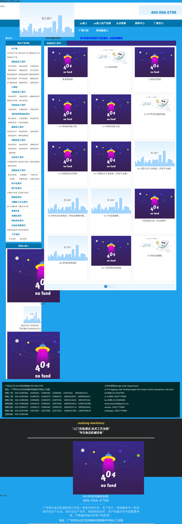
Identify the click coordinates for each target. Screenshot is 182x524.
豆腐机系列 (23, 109)
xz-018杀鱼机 (111, 67)
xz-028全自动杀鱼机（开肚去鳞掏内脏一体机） (70, 215)
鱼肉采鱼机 (12, 175)
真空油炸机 (12, 118)
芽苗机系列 (34, 109)
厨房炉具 (15, 211)
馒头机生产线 (23, 53)
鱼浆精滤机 (67, 79)
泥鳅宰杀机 (23, 179)
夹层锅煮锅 (23, 118)
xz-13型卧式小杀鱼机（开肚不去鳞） (111, 173)
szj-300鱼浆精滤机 (67, 263)
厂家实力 (159, 23)
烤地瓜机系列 (17, 220)
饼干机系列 (23, 79)
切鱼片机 (34, 175)
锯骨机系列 (23, 149)
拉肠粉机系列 (34, 96)
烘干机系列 (16, 183)
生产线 (14, 48)
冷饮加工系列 (17, 157)
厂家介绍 (83, 30)
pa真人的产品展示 (102, 24)
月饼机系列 (34, 66)
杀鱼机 (12, 179)
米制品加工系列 (18, 92)
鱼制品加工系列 (18, 170)
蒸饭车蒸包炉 (12, 79)
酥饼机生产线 (34, 53)
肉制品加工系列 (18, 140)
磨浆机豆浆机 (12, 101)
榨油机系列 (34, 118)
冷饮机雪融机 (34, 162)
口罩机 (14, 87)
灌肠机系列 (34, 145)
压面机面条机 (23, 74)
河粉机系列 (23, 96)
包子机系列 (12, 66)
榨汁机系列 (16, 188)
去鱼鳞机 (23, 175)
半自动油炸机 (23, 123)
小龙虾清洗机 (34, 179)
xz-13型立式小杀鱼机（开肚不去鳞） (154, 168)
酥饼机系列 (12, 70)
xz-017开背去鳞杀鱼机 (154, 114)
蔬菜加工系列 (17, 127)
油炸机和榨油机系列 (20, 114)
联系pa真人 (102, 30)
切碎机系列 (34, 131)
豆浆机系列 (12, 109)
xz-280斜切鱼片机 (111, 126)
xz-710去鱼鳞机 (111, 215)
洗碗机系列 (16, 216)
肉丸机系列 (12, 145)
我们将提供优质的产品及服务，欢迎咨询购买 (93, 38)
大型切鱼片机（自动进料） (154, 220)
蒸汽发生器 (23, 101)
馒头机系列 (23, 66)
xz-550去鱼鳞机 (154, 255)
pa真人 (2, 6)
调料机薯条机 (23, 136)
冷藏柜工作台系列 (19, 202)
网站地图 (3, 496)
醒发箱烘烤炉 (34, 74)
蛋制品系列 (16, 197)
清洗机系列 (12, 136)
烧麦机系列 (23, 83)
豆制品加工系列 (18, 105)
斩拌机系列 (34, 149)
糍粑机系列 (34, 79)
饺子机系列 (34, 70)
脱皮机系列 (23, 131)
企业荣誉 (121, 23)
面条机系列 (34, 83)
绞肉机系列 (23, 145)
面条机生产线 (12, 57)
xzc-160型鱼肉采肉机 (111, 268)
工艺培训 (15, 234)
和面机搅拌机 (12, 74)
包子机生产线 (12, 53)
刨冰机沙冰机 (23, 162)
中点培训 (12, 239)
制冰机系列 (12, 166)
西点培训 (23, 239)
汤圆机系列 (23, 70)
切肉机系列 (12, 149)
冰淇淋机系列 (12, 162)
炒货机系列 (12, 123)
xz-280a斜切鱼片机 (68, 126)
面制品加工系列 (18, 61)
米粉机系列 (12, 96)
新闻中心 (140, 23)
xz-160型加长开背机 (67, 173)
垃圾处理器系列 (18, 225)
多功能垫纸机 (12, 83)
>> (113, 286)
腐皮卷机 (12, 153)
